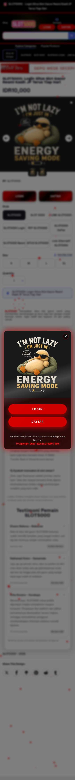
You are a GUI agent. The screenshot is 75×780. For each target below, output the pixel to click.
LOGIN (37, 409)
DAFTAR (37, 422)
